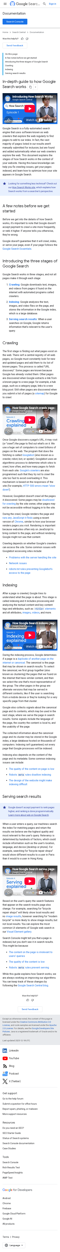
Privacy (16, 1237)
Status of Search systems (16, 1138)
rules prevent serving (29, 967)
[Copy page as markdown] (30, 87)
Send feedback (15, 45)
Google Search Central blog (33, 985)
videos (36, 612)
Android (7, 1198)
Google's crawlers (30, 470)
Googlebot (28, 455)
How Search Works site (23, 187)
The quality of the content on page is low (31, 768)
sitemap (39, 393)
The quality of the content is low (27, 961)
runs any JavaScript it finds (18, 517)
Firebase (7, 1208)
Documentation (14, 14)
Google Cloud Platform (14, 1213)
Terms (6, 1237)
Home (5, 32)
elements (45, 608)
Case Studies (9, 1148)
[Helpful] (22, 38)
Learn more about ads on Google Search (28, 815)
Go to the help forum (13, 1098)
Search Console (15, 21)
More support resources (15, 1114)
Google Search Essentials (17, 248)
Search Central (34, 4)
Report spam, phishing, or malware (20, 1109)
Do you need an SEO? (13, 1128)
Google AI (7, 1218)
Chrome (19, 521)
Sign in (52, 4)
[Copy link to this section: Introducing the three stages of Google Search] (32, 266)
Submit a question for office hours (20, 1104)
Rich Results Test (11, 1167)
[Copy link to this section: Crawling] (21, 343)
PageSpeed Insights (13, 1172)
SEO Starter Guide (12, 1133)
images (26, 612)
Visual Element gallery (19, 931)
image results (13, 916)
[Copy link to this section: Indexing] (20, 585)
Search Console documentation (18, 1143)
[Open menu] (5, 4)
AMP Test (7, 1177)
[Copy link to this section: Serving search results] (44, 797)
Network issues (18, 563)
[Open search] (44, 4)
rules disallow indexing (30, 774)
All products (9, 1224)
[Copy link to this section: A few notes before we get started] (18, 211)
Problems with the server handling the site (32, 557)
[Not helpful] (27, 38)
